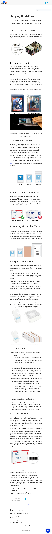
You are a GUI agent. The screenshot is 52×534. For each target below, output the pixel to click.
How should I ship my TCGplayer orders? (19, 513)
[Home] (4, 2)
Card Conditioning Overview (16, 522)
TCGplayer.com (4, 10)
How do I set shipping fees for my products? (20, 520)
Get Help (48, 2)
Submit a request (25, 504)
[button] (24, 499)
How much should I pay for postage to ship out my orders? (23, 525)
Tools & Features (14, 10)
